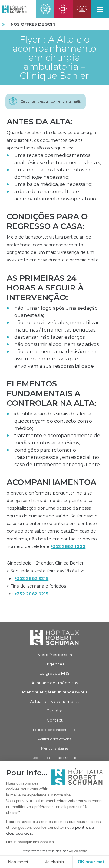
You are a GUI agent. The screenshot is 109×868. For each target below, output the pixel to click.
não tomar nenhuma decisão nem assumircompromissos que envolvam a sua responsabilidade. (55, 359)
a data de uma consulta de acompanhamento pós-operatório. (55, 195)
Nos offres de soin (33, 24)
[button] (100, 9)
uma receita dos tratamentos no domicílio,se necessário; (53, 173)
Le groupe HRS (55, 673)
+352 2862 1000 (68, 546)
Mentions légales (54, 748)
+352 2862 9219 (31, 578)
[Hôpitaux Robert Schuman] (54, 637)
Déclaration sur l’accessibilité (54, 758)
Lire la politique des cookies (30, 842)
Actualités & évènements (54, 701)
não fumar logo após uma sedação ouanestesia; (56, 311)
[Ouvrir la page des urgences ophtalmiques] (63, 9)
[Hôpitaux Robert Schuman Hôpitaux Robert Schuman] (13, 9)
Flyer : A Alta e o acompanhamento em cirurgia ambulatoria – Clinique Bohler (54, 57)
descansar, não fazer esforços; (50, 337)
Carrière (54, 710)
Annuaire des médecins (54, 682)
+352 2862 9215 (31, 594)
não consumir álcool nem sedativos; (57, 344)
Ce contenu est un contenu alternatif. (51, 101)
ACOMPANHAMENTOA (51, 482)
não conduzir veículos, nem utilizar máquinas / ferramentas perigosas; (56, 326)
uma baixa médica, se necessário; (53, 184)
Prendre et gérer (54, 692)
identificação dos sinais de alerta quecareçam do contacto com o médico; (53, 421)
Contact (55, 720)
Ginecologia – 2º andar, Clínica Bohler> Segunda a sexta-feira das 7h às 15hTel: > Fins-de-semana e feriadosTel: (45, 578)
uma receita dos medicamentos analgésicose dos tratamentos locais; (57, 158)
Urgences (54, 663)
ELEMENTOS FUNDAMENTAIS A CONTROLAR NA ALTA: (51, 393)
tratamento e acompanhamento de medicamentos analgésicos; (57, 439)
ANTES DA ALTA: (39, 122)
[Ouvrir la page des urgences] (82, 9)
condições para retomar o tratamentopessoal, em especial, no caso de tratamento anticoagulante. (57, 457)
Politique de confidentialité (54, 730)
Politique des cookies (54, 739)
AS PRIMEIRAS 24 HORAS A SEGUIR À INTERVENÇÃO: (45, 287)
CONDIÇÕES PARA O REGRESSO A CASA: (47, 221)
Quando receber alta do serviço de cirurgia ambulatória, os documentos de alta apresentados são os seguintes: (51, 140)
